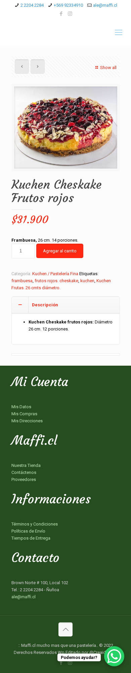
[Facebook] (61, 14)
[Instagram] (70, 14)
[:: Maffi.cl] (65, 32)
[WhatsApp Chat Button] (114, 656)
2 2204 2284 (32, 5)
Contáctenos (23, 472)
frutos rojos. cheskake (56, 280)
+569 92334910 (68, 5)
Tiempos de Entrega (30, 538)
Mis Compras (24, 413)
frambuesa (22, 280)
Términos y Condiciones (34, 524)
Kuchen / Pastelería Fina (55, 273)
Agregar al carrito (60, 250)
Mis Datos (21, 406)
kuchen (87, 280)
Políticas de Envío (28, 531)
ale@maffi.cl (105, 5)
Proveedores (23, 479)
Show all (108, 67)
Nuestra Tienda (26, 465)
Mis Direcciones (27, 420)
